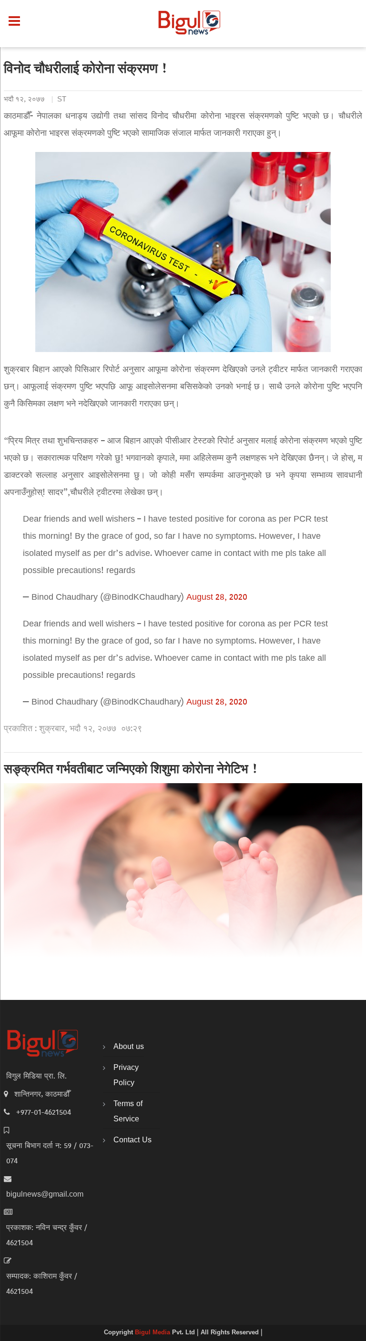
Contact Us (132, 1140)
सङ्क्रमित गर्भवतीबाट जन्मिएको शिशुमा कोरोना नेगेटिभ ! (131, 770)
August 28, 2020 (216, 598)
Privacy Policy (126, 1075)
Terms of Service (127, 1112)
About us (128, 1047)
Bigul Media (153, 1333)
